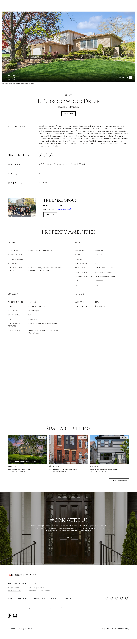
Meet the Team (23, 598)
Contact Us (67, 598)
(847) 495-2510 (13, 588)
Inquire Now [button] (68, 114)
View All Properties (119, 481)
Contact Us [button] (68, 537)
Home (10, 598)
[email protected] (64, 209)
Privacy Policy (123, 629)
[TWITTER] (127, 598)
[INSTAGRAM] (112, 598)
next (14, 77)
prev (9, 77)
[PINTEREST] (122, 598)
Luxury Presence (25, 629)
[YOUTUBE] (117, 598)
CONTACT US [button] (50, 214)
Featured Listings (39, 598)
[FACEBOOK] (107, 598)
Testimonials (54, 598)
